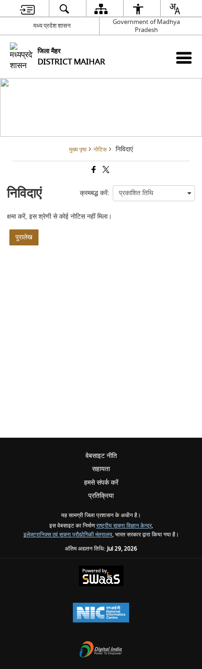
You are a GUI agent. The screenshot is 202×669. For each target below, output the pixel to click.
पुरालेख (24, 237)
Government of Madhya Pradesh (146, 25)
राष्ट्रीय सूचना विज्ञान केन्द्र (124, 526)
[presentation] (154, 193)
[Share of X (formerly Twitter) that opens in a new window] (105, 171)
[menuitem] (27, 8)
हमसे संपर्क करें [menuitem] (101, 483)
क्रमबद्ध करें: (94, 193)
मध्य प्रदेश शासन (51, 25)
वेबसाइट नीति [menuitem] (101, 456)
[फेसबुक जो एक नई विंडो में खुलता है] (93, 171)
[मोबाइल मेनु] (184, 57)
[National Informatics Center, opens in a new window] (101, 614)
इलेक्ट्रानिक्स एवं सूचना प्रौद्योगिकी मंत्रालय (67, 535)
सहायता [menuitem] (101, 469)
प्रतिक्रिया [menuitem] (101, 496)
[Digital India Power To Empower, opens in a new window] (101, 650)
